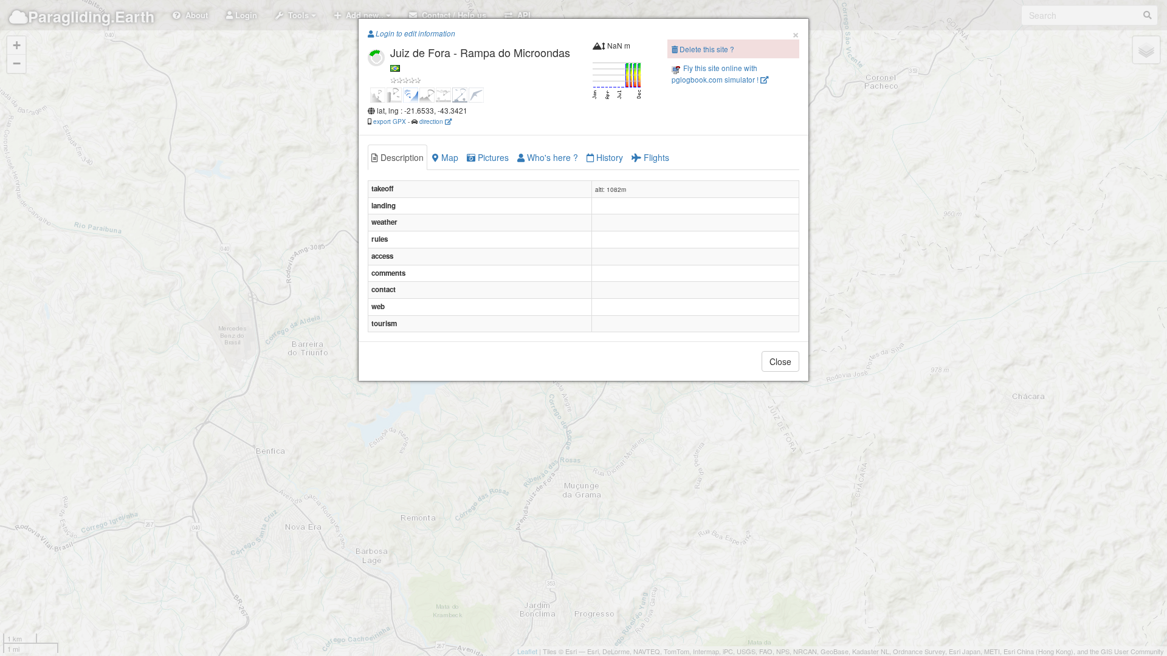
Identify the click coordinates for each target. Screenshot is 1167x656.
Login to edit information (414, 33)
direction (432, 121)
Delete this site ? (706, 49)
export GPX (389, 121)
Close (780, 361)
